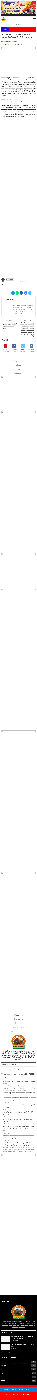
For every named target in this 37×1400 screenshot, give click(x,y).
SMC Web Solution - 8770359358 (25, 1397)
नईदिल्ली (3, 1381)
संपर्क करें (21, 1389)
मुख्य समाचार (14, 41)
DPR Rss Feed (29, 1389)
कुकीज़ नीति (14, 1389)
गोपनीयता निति (7, 1389)
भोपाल (2, 1377)
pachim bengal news (6, 284)
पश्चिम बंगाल (4, 41)
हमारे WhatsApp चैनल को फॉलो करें (20, 71)
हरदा (2, 1369)
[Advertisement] (18, 197)
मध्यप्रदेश (9, 41)
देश (2, 1373)
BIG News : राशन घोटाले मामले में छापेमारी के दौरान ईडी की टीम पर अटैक (14, 281)
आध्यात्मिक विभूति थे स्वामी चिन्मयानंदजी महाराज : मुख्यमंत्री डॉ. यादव (19, 1093)
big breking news (9, 279)
